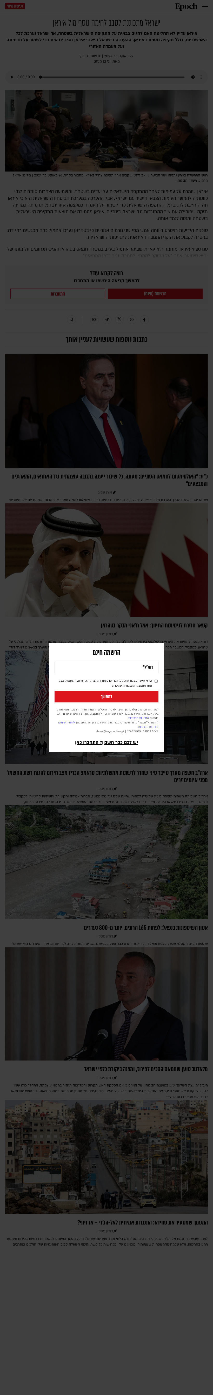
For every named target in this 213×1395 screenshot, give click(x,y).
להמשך (106, 696)
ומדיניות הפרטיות (148, 727)
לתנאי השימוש (66, 722)
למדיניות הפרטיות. (138, 718)
